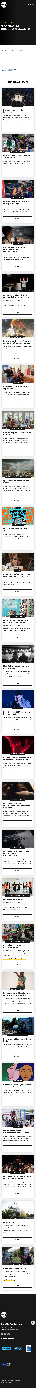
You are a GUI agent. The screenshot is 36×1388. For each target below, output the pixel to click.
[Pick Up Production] (4, 5)
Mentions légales (7, 1380)
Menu (30, 4)
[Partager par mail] (15, 70)
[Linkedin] (8, 1334)
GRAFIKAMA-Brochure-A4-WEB (13, 51)
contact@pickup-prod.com (12, 1329)
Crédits (17, 1380)
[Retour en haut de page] (33, 1323)
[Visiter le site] (6, 1348)
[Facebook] (2, 1334)
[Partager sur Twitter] (12, 70)
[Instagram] (5, 1334)
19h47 (10, 1382)
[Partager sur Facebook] (9, 70)
